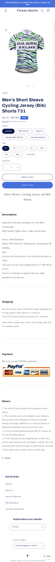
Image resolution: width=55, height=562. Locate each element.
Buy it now (27, 185)
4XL (18, 155)
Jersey (8, 131)
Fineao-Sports (22, 560)
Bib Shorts (24, 131)
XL (32, 148)
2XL (42, 148)
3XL (7, 155)
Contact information (14, 509)
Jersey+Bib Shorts (14, 137)
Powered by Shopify (37, 560)
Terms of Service (13, 497)
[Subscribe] (42, 527)
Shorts (39, 131)
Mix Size (32, 155)
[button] (6, 10)
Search (8, 484)
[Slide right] (33, 86)
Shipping (5, 121)
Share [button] (7, 458)
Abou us (9, 490)
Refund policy (11, 503)
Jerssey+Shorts (38, 137)
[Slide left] (21, 86)
